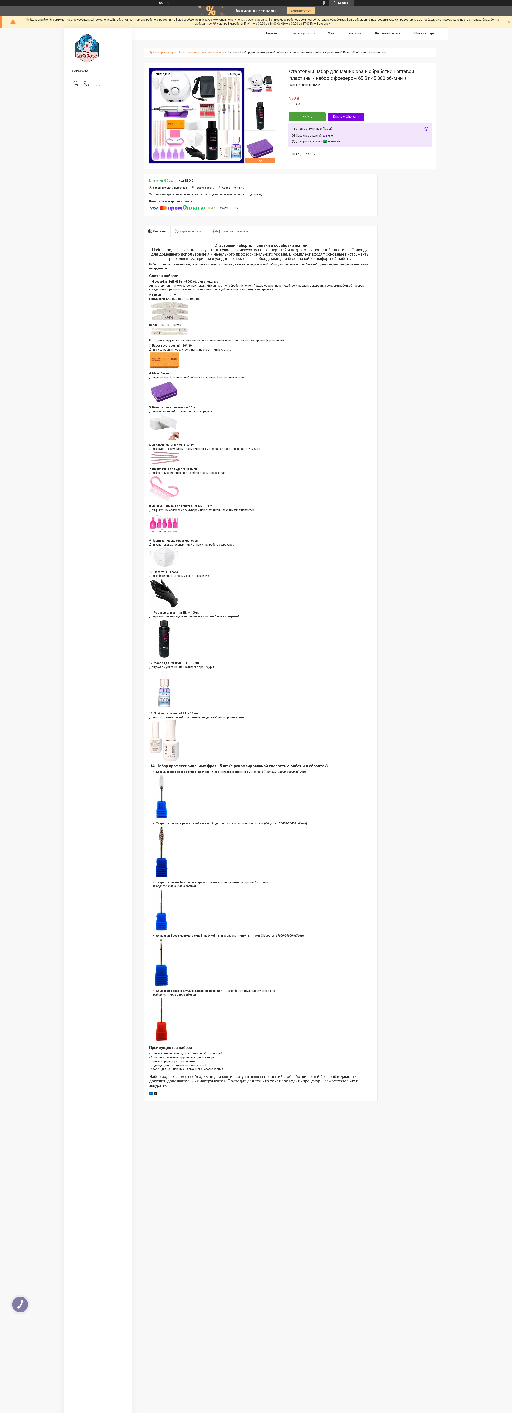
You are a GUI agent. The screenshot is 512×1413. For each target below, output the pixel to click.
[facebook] (151, 1094)
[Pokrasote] (98, 49)
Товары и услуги (301, 33)
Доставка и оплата (387, 33)
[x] (155, 1094)
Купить (307, 116)
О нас (331, 33)
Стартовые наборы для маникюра (201, 52)
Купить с (339, 116)
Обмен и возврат (424, 33)
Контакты (355, 33)
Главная (271, 33)
